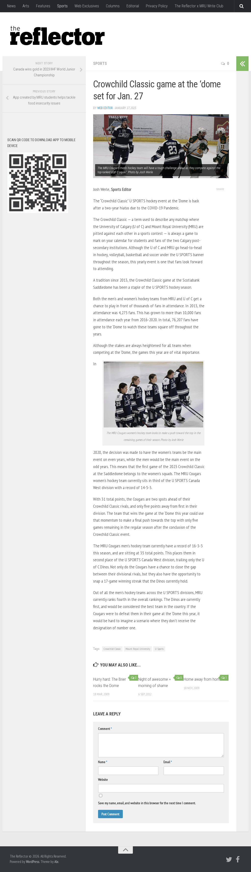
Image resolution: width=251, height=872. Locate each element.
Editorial (132, 6)
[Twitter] (229, 859)
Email (167, 762)
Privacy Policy (157, 6)
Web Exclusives (87, 6)
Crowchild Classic (112, 649)
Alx (56, 861)
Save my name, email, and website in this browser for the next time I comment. (147, 803)
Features (43, 6)
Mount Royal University (138, 649)
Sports (62, 6)
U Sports (159, 649)
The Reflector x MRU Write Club (199, 6)
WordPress (32, 861)
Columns (113, 6)
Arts (26, 6)
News (11, 6)
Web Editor (105, 108)
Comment (105, 728)
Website (103, 779)
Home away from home (203, 679)
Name (102, 762)
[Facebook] (237, 859)
